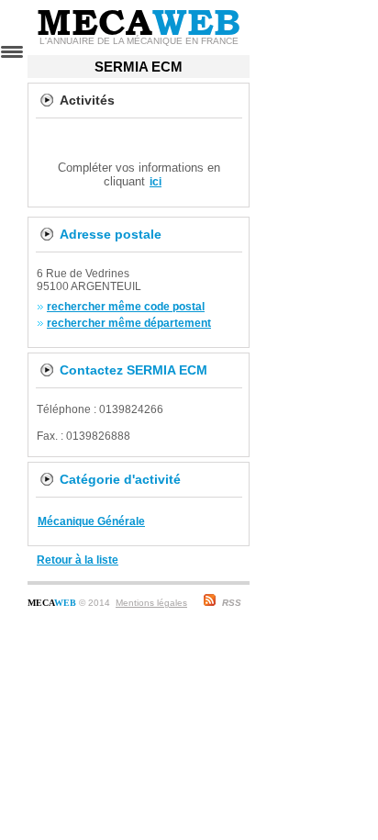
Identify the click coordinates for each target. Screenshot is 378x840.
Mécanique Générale (91, 521)
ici (155, 181)
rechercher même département (129, 323)
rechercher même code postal (126, 306)
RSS (231, 603)
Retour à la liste (77, 560)
